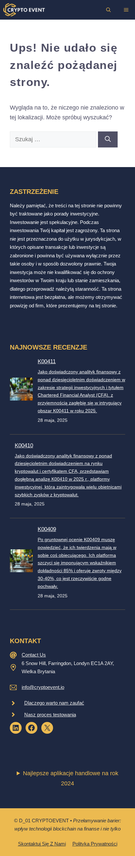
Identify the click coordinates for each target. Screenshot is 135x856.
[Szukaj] (108, 139)
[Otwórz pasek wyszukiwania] (108, 10)
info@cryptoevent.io (43, 687)
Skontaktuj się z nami (42, 844)
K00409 (47, 529)
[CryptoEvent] (24, 10)
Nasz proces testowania (50, 714)
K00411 (47, 361)
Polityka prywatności (94, 844)
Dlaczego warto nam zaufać (54, 703)
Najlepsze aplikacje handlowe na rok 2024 (70, 778)
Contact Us (34, 655)
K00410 (24, 445)
